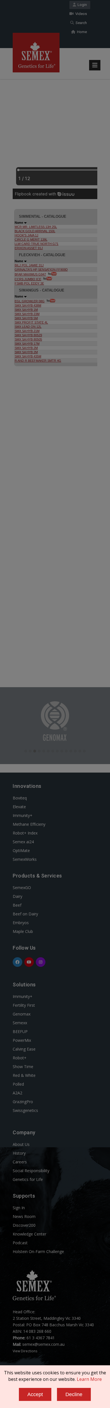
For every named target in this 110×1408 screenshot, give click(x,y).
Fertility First (24, 1005)
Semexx (20, 1022)
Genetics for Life (28, 1179)
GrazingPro (23, 1101)
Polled (18, 1084)
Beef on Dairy (25, 914)
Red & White (24, 1075)
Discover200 (24, 1225)
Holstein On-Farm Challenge (38, 1251)
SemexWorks (25, 859)
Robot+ (20, 1057)
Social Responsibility (31, 1170)
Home (81, 32)
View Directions (25, 1351)
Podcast (20, 1242)
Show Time (23, 1066)
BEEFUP (20, 1031)
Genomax (21, 1014)
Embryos (21, 922)
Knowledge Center (29, 1234)
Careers (20, 1162)
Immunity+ (22, 815)
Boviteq (20, 798)
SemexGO (22, 887)
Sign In (19, 1207)
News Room (24, 1216)
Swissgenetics (25, 1110)
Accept (35, 1394)
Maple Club (23, 931)
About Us (21, 1144)
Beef (17, 905)
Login (81, 5)
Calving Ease (24, 1049)
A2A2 (17, 1093)
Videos (80, 14)
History (19, 1153)
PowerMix (22, 1040)
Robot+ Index (25, 833)
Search (80, 23)
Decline (73, 1394)
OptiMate (21, 850)
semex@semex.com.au (43, 1344)
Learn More (89, 1379)
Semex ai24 (23, 841)
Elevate (19, 806)
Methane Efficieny (29, 824)
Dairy (17, 896)
